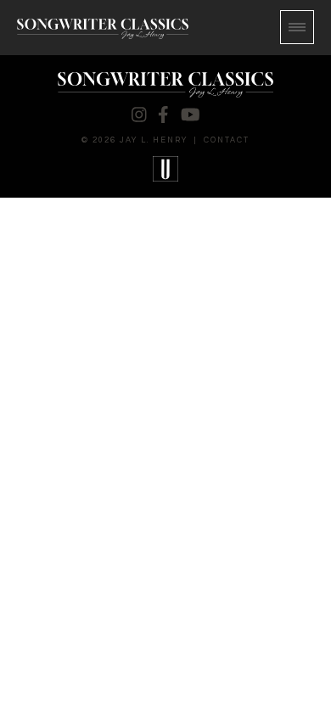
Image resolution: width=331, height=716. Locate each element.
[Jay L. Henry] (102, 29)
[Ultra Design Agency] (166, 169)
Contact (227, 140)
